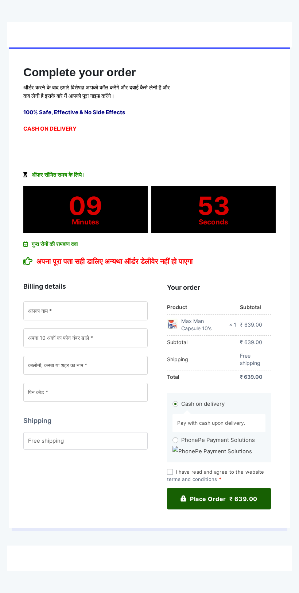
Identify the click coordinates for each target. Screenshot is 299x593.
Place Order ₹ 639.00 (223, 498)
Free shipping (46, 440)
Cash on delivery (203, 403)
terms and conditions (192, 479)
